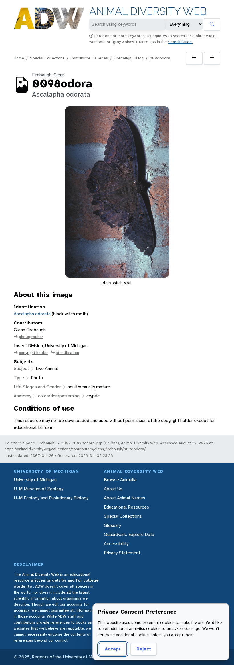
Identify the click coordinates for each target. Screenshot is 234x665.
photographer (31, 336)
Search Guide (180, 41)
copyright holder (33, 352)
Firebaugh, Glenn (129, 58)
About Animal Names (124, 498)
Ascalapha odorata (33, 314)
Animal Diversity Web (148, 11)
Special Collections (47, 58)
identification (67, 352)
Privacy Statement (122, 553)
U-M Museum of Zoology (38, 489)
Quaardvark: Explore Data (129, 534)
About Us (113, 489)
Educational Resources (126, 507)
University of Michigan (35, 480)
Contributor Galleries (89, 58)
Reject (143, 649)
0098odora (160, 58)
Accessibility (116, 544)
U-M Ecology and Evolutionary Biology (51, 498)
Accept (113, 649)
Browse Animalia (120, 480)
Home (19, 58)
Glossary (112, 525)
